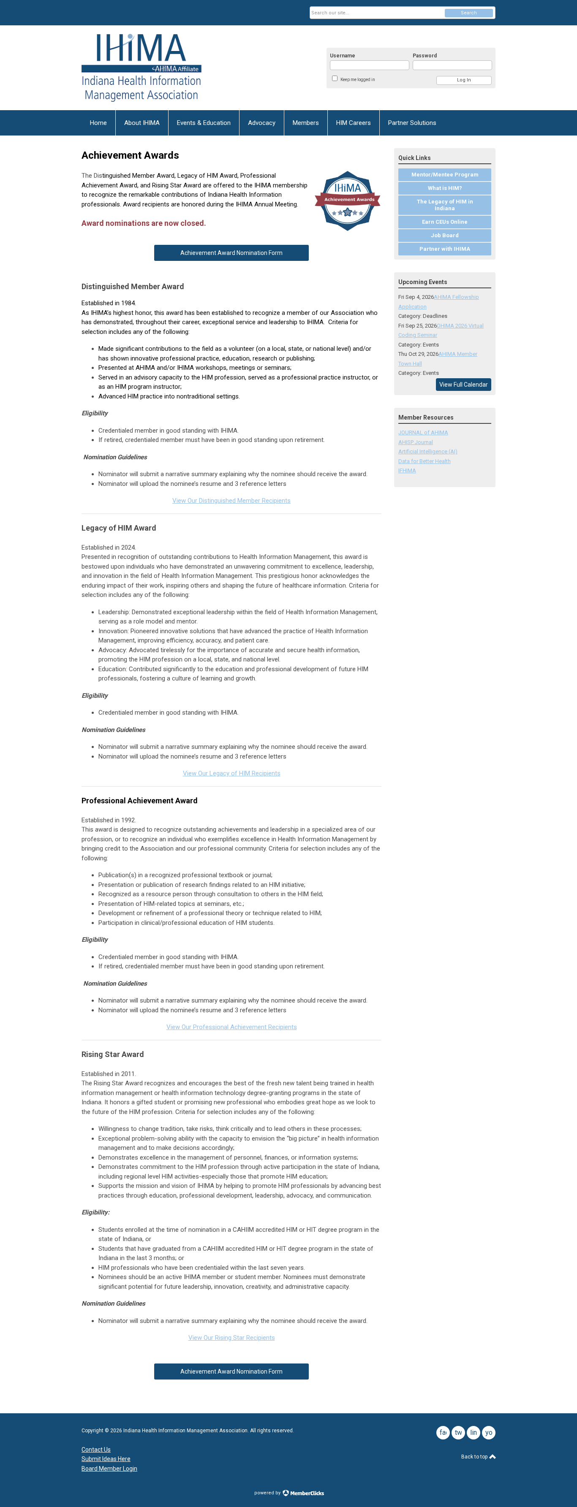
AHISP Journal (415, 442)
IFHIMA (407, 470)
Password (425, 56)
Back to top (475, 1457)
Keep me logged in (357, 79)
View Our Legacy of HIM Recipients (231, 773)
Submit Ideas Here (106, 1459)
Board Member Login (109, 1468)
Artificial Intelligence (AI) (427, 451)
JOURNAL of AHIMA (423, 432)
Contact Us (96, 1449)
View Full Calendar (463, 384)
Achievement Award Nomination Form (231, 252)
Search (469, 13)
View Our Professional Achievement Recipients (231, 1027)
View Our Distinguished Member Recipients (231, 500)
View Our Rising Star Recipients (231, 1338)
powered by (268, 1493)
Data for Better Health (424, 461)
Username (342, 56)
